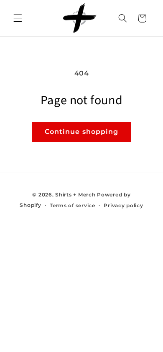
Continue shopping (81, 132)
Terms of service (72, 206)
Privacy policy (123, 206)
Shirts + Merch (75, 195)
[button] (17, 18)
